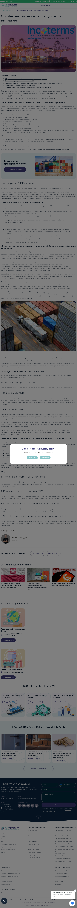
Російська (45, 457)
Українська (32, 457)
